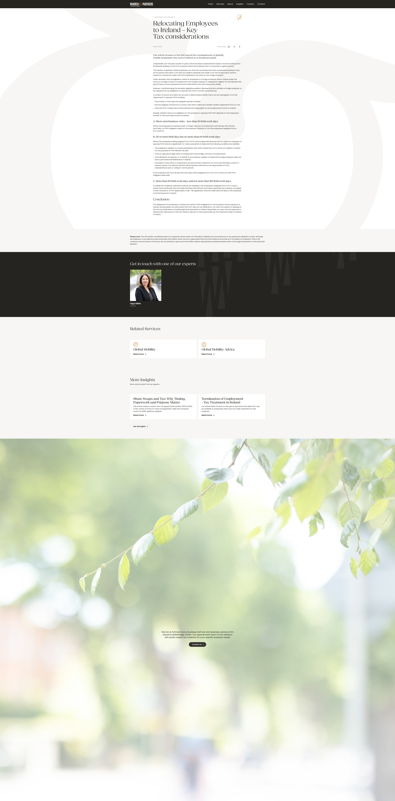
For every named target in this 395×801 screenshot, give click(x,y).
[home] (141, 4)
